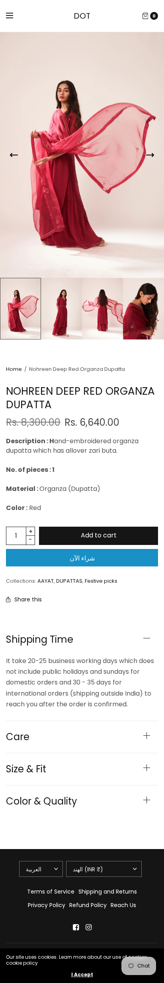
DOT (82, 15)
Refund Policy (88, 905)
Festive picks (101, 581)
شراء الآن (82, 558)
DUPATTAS (69, 581)
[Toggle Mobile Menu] (14, 16)
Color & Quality (41, 801)
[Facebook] (75, 927)
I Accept (82, 974)
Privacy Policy (46, 905)
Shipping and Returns (107, 892)
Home (14, 369)
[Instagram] (88, 927)
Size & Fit (26, 769)
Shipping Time (39, 639)
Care (17, 737)
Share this (28, 599)
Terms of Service (50, 892)
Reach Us (123, 905)
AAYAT (45, 581)
